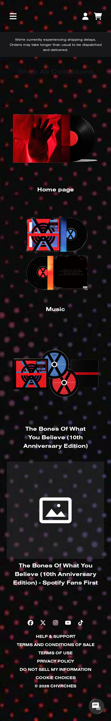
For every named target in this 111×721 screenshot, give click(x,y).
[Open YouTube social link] (68, 622)
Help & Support (55, 636)
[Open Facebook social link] (30, 622)
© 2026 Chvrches (55, 686)
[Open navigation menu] (13, 16)
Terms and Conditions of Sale (55, 644)
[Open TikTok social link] (80, 622)
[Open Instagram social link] (55, 622)
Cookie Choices (56, 677)
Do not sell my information (55, 669)
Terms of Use (55, 652)
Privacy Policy (55, 661)
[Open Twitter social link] (43, 622)
